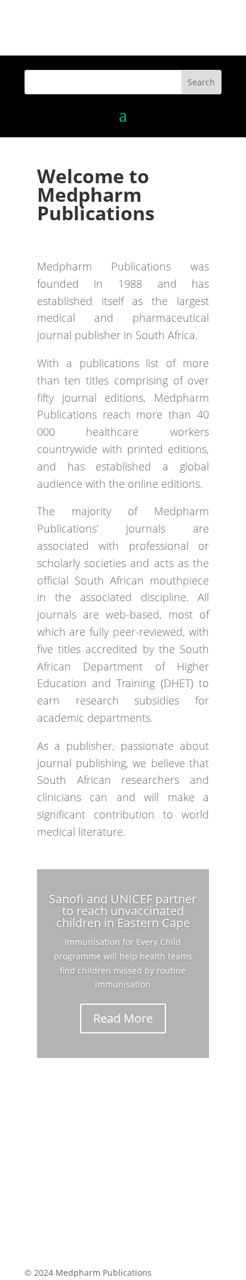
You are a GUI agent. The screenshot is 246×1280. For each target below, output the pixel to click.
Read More (123, 1018)
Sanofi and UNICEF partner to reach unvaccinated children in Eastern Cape (122, 911)
